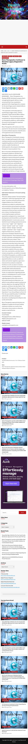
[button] (2, 46)
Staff (4, 65)
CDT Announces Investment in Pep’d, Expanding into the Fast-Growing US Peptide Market (14, 553)
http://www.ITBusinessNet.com (8, 575)
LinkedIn (5, 190)
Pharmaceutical (5, 58)
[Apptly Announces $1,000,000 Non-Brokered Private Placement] (14, 720)
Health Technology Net (14, 9)
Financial (10, 699)
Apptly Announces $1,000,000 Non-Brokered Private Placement (12, 557)
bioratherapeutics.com (8, 188)
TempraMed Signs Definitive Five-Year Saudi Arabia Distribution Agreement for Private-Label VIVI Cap (13, 396)
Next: (13, 366)
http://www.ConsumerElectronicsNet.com (10, 587)
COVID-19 (10, 56)
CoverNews (20, 740)
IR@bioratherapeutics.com (9, 318)
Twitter (12, 190)
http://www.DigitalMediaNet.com (8, 583)
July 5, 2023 (8, 65)
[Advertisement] (14, 32)
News (20, 56)
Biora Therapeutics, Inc (16, 96)
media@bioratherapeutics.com (10, 325)
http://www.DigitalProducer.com (8, 579)
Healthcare (4, 392)
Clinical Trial (5, 56)
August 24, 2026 (8, 733)
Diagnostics (15, 56)
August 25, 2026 (8, 399)
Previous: (13, 360)
